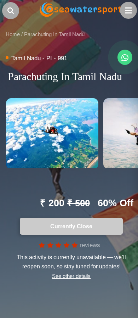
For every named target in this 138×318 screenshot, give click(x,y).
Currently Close (69, 226)
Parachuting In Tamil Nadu (54, 34)
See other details (71, 276)
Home (13, 34)
